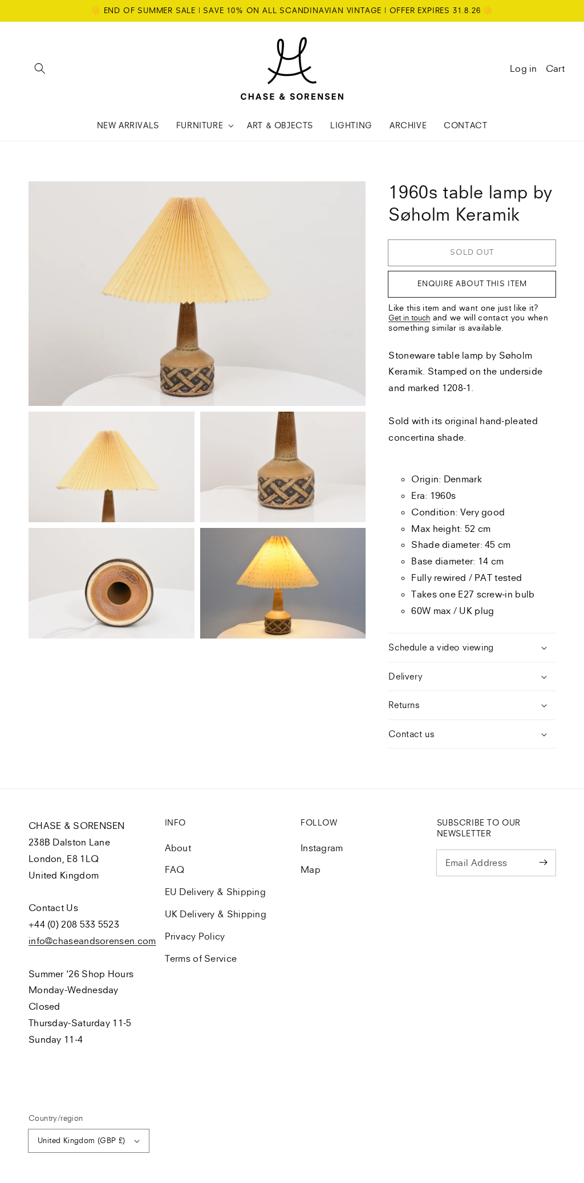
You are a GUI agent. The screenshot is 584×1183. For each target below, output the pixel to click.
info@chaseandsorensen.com (92, 940)
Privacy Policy (195, 936)
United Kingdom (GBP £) (81, 1140)
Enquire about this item (471, 283)
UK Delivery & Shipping (216, 914)
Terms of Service (201, 958)
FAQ (175, 869)
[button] (40, 68)
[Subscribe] (542, 862)
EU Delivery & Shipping (215, 891)
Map (311, 869)
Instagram (322, 847)
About (178, 847)
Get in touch (409, 317)
